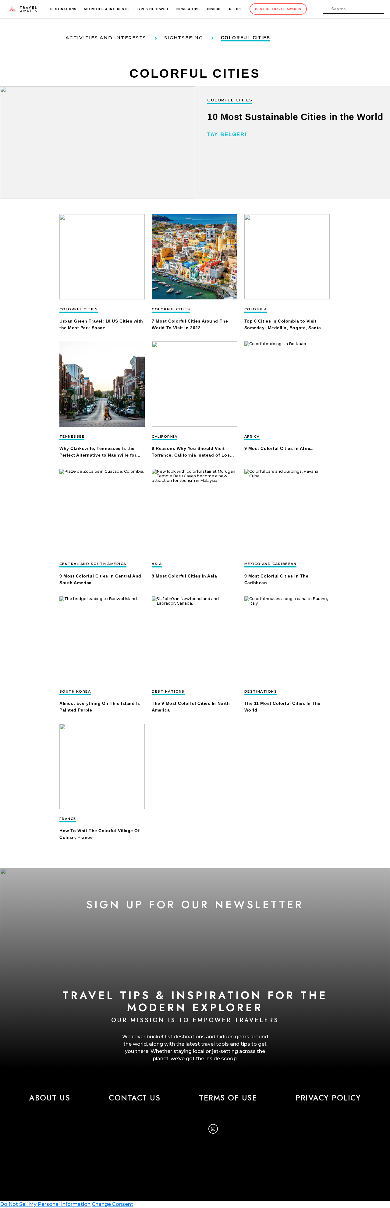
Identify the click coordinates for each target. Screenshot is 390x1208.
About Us (49, 1097)
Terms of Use (228, 1097)
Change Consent (112, 1204)
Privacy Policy (328, 1097)
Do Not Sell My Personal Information (45, 1204)
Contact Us (134, 1097)
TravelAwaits (21, 9)
